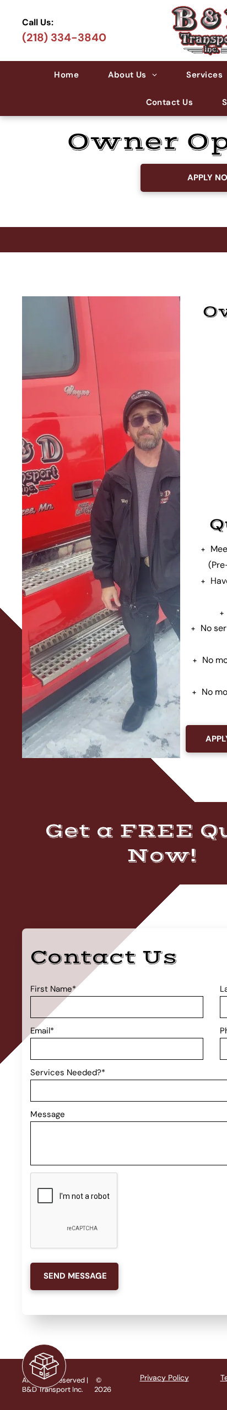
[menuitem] (67, 75)
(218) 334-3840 (64, 37)
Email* (42, 1030)
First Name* (53, 988)
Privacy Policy (164, 1378)
